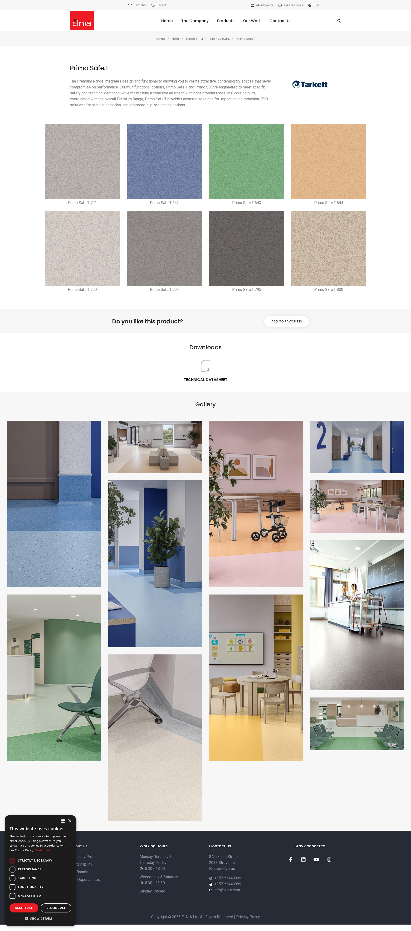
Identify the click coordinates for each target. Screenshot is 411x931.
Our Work (252, 21)
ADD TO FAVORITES (286, 321)
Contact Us (280, 21)
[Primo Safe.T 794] (164, 248)
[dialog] (40, 870)
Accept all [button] (24, 908)
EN (316, 5)
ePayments (264, 5)
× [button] (69, 821)
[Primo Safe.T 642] (164, 161)
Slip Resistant (220, 38)
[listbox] (63, 821)
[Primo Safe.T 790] (82, 248)
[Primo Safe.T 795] (246, 248)
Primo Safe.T (246, 38)
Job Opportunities (85, 879)
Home (167, 21)
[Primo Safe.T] (54, 504)
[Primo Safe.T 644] (329, 161)
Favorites (140, 5)
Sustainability (81, 864)
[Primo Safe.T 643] (246, 161)
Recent (161, 5)
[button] (40, 918)
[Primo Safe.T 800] (329, 248)
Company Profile (84, 856)
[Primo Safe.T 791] (82, 161)
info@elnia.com (227, 890)
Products (226, 21)
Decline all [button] (56, 908)
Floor (175, 38)
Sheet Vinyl (194, 38)
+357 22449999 (228, 878)
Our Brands (79, 872)
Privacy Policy (248, 917)
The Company (195, 21)
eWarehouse (293, 5)
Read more (42, 850)
